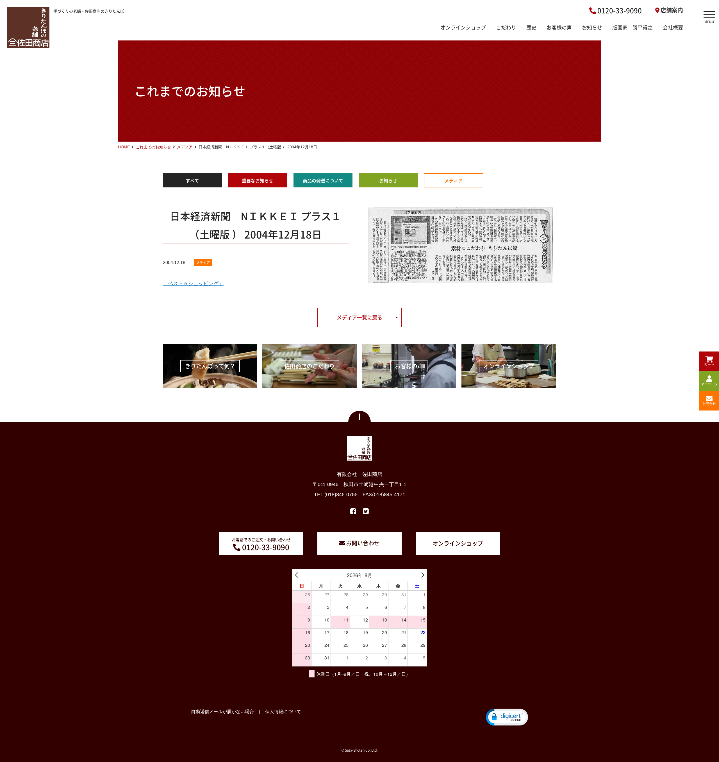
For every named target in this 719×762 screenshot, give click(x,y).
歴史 (531, 27)
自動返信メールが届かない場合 (222, 711)
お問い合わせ (363, 543)
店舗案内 (672, 10)
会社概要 (673, 27)
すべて (192, 180)
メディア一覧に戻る (359, 317)
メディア (454, 180)
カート (709, 364)
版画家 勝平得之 (632, 27)
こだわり (506, 27)
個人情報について (283, 711)
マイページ (709, 384)
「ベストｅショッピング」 (193, 283)
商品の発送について (323, 180)
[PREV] (297, 575)
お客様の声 (559, 27)
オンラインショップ (463, 27)
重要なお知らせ (257, 180)
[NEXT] (421, 575)
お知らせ (592, 27)
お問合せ (709, 403)
